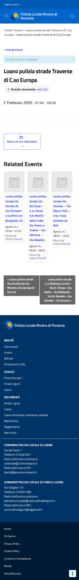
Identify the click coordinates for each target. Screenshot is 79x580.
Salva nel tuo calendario (22, 141)
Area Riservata (12, 573)
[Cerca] (72, 16)
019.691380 (23, 492)
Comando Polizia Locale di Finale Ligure (33, 482)
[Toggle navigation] (6, 16)
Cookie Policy (11, 551)
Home (8, 30)
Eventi (19, 30)
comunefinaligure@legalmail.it (23, 509)
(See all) (18, 239)
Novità (8, 566)
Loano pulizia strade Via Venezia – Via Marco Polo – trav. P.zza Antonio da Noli (62, 210)
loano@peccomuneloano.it (20, 472)
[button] (13, 4)
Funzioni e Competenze (17, 558)
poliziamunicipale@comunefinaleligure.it (29, 501)
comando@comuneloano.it (20, 463)
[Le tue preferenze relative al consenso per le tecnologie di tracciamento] (72, 573)
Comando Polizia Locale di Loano (28, 445)
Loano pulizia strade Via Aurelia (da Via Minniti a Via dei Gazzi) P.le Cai (20, 285)
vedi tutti (42, 89)
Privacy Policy (12, 544)
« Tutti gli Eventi (13, 50)
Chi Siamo (9, 536)
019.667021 (23, 454)
